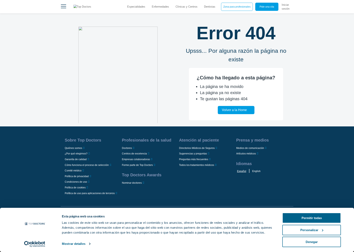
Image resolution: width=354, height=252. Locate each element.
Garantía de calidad (76, 159)
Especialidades (136, 6)
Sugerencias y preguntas (193, 153)
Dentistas (209, 6)
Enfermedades (160, 6)
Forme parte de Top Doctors (137, 165)
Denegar (312, 242)
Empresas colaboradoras (136, 159)
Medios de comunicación (250, 148)
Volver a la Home (234, 110)
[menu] (63, 7)
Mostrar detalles (73, 243)
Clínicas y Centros (186, 6)
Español (241, 171)
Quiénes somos (73, 148)
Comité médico (73, 170)
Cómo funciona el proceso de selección (87, 165)
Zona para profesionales (237, 6)
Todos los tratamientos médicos (196, 165)
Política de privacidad (77, 176)
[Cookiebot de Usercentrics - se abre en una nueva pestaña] (35, 244)
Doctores (127, 148)
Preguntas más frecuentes (193, 159)
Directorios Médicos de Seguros (197, 148)
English (256, 171)
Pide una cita (267, 6)
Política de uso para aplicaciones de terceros (90, 193)
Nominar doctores (132, 182)
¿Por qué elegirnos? (76, 153)
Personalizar (309, 230)
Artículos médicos (246, 153)
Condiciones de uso (76, 181)
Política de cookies (75, 187)
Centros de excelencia (134, 153)
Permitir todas (312, 218)
